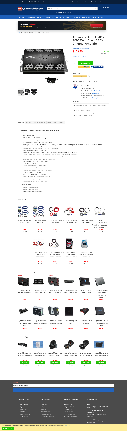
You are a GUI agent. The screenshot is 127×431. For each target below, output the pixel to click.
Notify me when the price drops (80, 56)
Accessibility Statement (48, 416)
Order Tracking (69, 411)
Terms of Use (68, 404)
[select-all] (36, 202)
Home (19, 32)
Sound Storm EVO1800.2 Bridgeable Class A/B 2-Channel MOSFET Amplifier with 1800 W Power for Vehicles (101, 294)
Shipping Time (68, 409)
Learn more (67, 425)
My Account (45, 404)
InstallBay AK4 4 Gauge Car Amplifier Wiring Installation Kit (25, 222)
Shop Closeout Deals (96, 25)
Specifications (29, 122)
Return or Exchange (70, 414)
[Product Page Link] (23, 218)
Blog (50, 1)
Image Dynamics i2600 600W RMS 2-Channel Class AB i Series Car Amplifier (70, 292)
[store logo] (30, 9)
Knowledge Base (89, 1)
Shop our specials (46, 414)
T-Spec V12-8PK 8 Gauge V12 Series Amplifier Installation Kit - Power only (86, 222)
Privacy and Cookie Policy (71, 416)
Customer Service (42, 1)
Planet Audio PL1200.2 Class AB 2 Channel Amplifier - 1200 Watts (86, 292)
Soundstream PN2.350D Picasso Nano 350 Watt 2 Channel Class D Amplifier (55, 322)
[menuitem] (21, 17)
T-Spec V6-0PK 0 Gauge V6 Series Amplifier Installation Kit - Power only (55, 222)
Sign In (97, 1)
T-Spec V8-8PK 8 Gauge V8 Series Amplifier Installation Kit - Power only (71, 254)
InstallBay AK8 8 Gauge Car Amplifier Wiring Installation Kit (41, 222)
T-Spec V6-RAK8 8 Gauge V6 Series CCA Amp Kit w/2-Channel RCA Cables (70, 222)
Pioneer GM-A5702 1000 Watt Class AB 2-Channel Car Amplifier (55, 292)
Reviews (36, 122)
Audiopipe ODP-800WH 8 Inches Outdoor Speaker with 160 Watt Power (40, 353)
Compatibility (61, 122)
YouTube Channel (24, 404)
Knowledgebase (23, 409)
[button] (20, 61)
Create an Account (104, 1)
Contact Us (22, 411)
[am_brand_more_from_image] (23, 349)
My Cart (44, 409)
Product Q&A (42, 122)
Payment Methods (69, 407)
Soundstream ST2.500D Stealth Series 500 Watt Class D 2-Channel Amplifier (40, 322)
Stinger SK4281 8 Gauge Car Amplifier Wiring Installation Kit (41, 254)
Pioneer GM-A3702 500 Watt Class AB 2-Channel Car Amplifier (86, 322)
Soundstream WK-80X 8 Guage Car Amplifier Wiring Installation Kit (86, 254)
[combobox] (72, 8)
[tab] (21, 122)
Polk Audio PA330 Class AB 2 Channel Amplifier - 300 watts (70, 322)
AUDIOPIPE (75, 47)
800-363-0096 (32, 1)
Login (43, 407)
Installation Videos (51, 122)
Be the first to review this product (81, 48)
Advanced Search (24, 416)
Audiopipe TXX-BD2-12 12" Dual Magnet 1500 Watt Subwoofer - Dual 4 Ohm (55, 353)
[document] (64, 427)
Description (21, 122)
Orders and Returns (25, 414)
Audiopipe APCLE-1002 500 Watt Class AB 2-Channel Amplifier (40, 292)
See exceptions (96, 93)
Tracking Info (80, 1)
